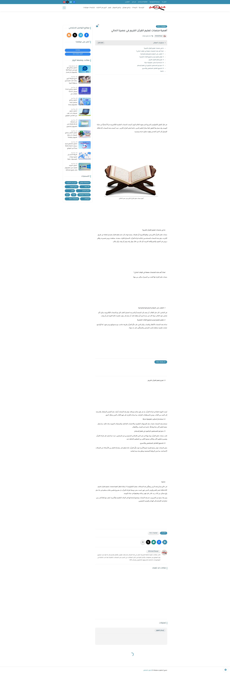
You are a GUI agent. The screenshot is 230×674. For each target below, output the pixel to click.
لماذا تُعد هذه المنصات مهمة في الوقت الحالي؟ (150, 51)
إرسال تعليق (160, 630)
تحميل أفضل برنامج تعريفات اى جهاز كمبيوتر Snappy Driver (71, 135)
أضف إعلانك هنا (78, 54)
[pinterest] (64, 2)
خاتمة (162, 71)
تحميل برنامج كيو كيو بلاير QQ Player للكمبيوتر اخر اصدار (71, 70)
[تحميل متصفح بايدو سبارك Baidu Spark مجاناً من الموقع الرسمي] (85, 145)
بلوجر (109, 7)
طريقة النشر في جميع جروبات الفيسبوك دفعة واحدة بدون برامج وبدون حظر (72, 157)
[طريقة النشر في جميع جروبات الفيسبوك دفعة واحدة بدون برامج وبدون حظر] (85, 156)
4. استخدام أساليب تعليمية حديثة (154, 62)
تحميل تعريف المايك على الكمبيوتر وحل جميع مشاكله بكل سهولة (71, 168)
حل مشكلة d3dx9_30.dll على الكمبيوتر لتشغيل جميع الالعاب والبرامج (71, 124)
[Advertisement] (115, 19)
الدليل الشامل (147, 670)
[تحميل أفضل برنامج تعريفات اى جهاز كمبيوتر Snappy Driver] (85, 134)
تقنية (74, 194)
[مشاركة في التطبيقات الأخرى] (143, 542)
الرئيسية (141, 7)
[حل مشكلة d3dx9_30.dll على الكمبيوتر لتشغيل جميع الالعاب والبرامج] (85, 123)
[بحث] (64, 7)
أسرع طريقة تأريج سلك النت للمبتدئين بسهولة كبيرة (71, 81)
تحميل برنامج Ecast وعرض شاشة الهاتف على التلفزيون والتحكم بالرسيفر (71, 92)
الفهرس (127, 2)
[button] (159, 542)
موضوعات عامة (161, 26)
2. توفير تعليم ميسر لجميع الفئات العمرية (152, 57)
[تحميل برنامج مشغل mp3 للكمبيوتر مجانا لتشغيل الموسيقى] (85, 101)
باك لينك (86, 186)
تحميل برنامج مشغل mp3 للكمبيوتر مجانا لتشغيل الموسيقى (71, 103)
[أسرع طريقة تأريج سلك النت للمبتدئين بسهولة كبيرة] (85, 80)
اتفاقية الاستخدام (142, 2)
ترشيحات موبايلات (89, 7)
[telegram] (71, 2)
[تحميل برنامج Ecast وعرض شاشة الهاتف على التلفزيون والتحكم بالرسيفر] (85, 90)
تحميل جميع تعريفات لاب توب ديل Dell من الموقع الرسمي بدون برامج (71, 113)
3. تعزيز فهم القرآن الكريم (156, 60)
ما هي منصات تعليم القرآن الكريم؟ (154, 48)
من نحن (134, 2)
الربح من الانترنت (101, 7)
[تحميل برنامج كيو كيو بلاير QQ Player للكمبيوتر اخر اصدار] (85, 69)
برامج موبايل (126, 7)
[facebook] (74, 2)
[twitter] (67, 2)
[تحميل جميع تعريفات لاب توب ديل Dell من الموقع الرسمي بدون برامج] (85, 112)
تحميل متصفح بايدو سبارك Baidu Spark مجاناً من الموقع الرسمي (71, 146)
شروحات (134, 7)
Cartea (78, 50)
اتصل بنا (164, 2)
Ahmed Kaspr (158, 36)
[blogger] (69, 35)
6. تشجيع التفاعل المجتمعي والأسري (153, 68)
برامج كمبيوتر (117, 7)
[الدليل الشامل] (157, 8)
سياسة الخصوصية (155, 2)
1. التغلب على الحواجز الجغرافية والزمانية (152, 54)
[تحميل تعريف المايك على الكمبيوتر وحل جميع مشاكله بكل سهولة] (85, 167)
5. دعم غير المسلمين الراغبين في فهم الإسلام (150, 65)
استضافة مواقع (84, 182)
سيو (67, 194)
